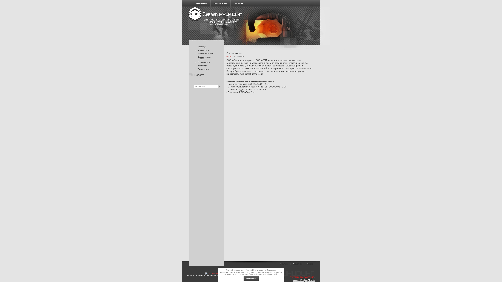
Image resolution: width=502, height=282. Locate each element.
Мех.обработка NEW (205, 54)
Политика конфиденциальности (304, 281)
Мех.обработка (203, 50)
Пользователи (203, 69)
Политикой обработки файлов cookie (263, 274)
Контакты (238, 3)
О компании (201, 3)
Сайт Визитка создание (302, 277)
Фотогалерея (203, 66)
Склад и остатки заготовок (204, 58)
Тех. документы (204, 62)
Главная (228, 56)
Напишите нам (220, 3)
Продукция (202, 47)
